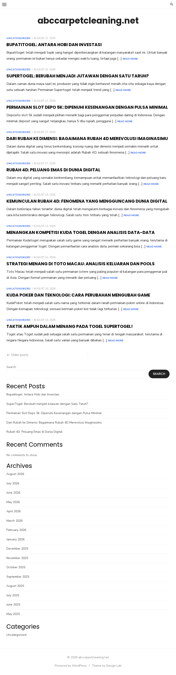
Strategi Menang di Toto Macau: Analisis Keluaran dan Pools (80, 264)
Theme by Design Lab (106, 666)
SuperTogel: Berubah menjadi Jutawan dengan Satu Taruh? (77, 76)
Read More (130, 58)
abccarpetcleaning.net (88, 21)
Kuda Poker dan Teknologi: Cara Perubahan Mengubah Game (78, 295)
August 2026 (15, 474)
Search (11, 367)
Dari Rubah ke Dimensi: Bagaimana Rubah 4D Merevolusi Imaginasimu (87, 139)
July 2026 (12, 483)
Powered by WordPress (71, 666)
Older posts (19, 355)
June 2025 (13, 605)
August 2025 (15, 586)
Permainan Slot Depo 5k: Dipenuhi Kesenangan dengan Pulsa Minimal (87, 107)
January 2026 (15, 539)
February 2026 (16, 530)
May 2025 (13, 614)
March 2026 (14, 521)
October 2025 (15, 567)
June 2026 (13, 493)
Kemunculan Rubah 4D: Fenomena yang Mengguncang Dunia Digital (86, 201)
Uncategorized (18, 38)
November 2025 (17, 558)
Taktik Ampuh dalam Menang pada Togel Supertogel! (69, 326)
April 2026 (13, 511)
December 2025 (17, 549)
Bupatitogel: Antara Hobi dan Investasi (54, 45)
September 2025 (17, 577)
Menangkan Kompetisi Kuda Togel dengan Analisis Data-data (80, 232)
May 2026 (13, 502)
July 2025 (12, 595)
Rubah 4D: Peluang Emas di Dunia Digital (53, 170)
